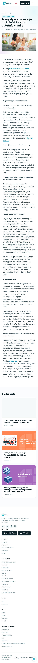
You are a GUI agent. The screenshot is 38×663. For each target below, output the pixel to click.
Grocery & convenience (9, 581)
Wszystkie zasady (7, 646)
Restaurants (5, 567)
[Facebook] (11, 526)
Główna (4, 13)
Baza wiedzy (5, 604)
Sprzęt (4, 553)
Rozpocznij (25, 3)
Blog (9, 13)
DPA (3, 638)
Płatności (4, 545)
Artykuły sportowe (7, 579)
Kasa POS (5, 542)
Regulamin (5, 632)
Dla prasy (4, 618)
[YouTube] (7, 526)
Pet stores (5, 584)
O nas (3, 613)
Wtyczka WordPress (8, 548)
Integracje (5, 550)
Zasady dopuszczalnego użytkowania (13, 643)
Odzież (4, 573)
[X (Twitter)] (3, 526)
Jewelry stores (6, 587)
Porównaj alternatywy (8, 592)
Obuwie (4, 576)
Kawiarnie (5, 565)
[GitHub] (15, 526)
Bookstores (5, 590)
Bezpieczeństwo (7, 635)
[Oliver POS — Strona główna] (7, 3)
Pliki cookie (5, 641)
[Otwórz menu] (32, 3)
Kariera (4, 615)
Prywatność (5, 630)
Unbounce (13, 361)
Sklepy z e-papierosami (9, 562)
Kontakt (4, 621)
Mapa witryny (16, 657)
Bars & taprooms (7, 570)
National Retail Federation (19, 69)
